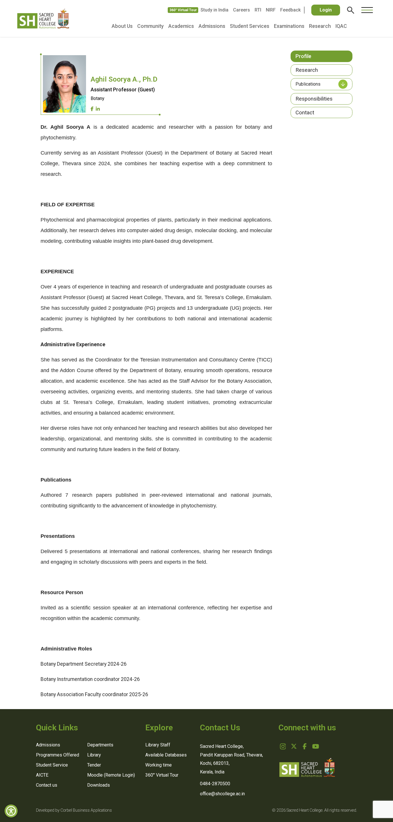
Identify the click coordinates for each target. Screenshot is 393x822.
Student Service (52, 765)
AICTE (42, 775)
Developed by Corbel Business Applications (74, 810)
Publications (307, 84)
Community (150, 26)
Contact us (46, 785)
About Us (122, 26)
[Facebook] (92, 109)
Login (326, 10)
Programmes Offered (57, 755)
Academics (181, 26)
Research (320, 26)
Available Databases (166, 755)
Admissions (212, 26)
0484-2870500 (215, 783)
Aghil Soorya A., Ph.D (124, 79)
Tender (94, 765)
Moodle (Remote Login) (111, 775)
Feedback (290, 10)
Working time (158, 765)
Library (94, 755)
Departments (100, 745)
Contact (304, 112)
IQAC (341, 26)
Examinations (289, 26)
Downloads (98, 785)
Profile (303, 56)
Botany (97, 98)
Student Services (249, 26)
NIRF (271, 10)
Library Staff (157, 745)
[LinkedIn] (98, 109)
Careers (241, 10)
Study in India (214, 10)
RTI (258, 10)
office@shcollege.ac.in (222, 793)
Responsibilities (314, 99)
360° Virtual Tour (183, 10)
